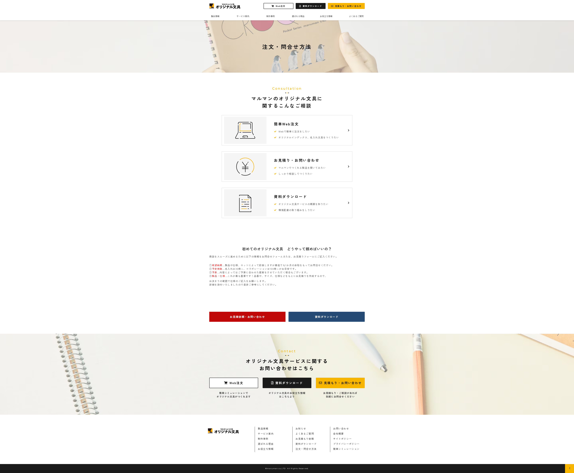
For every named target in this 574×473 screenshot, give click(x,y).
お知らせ (301, 428)
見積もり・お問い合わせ (348, 5)
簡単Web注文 (287, 130)
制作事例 (270, 16)
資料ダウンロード (312, 5)
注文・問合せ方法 (306, 449)
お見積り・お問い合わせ (287, 167)
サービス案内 (243, 16)
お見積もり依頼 (305, 438)
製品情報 (215, 16)
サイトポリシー (342, 438)
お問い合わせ (341, 428)
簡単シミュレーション (346, 449)
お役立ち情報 (326, 16)
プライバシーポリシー (346, 444)
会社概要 (338, 433)
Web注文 (281, 5)
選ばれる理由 (298, 16)
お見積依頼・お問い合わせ (247, 317)
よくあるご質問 (356, 16)
